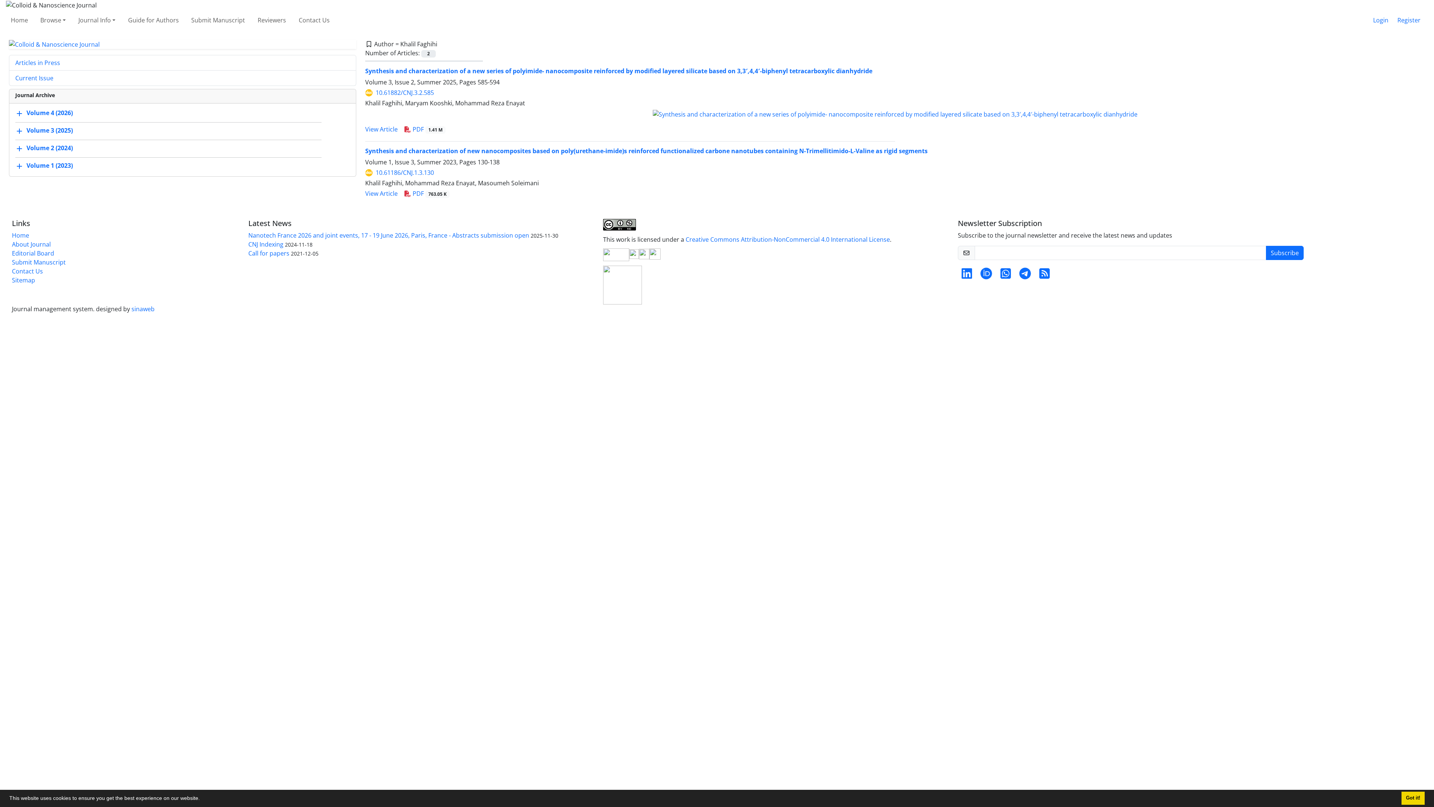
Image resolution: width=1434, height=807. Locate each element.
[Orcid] (986, 276)
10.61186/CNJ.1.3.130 (405, 172)
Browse (50, 20)
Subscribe (1285, 253)
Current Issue (34, 78)
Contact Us (314, 20)
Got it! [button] (1413, 798)
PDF (427, 129)
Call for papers (268, 253)
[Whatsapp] (1006, 276)
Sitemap (23, 280)
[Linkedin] (967, 276)
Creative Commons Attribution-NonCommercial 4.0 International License (788, 239)
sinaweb (143, 309)
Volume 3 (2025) (50, 131)
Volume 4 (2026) (50, 113)
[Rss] (1044, 276)
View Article (381, 129)
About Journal (31, 244)
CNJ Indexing (265, 244)
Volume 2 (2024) (50, 148)
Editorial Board (33, 253)
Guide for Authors (153, 20)
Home (19, 20)
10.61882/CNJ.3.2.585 (405, 93)
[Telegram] (1025, 276)
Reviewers (272, 20)
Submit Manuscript (218, 20)
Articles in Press (37, 63)
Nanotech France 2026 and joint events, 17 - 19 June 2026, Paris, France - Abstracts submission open (388, 235)
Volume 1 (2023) (50, 166)
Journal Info (94, 20)
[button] (202, 799)
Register (1409, 20)
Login (1380, 20)
